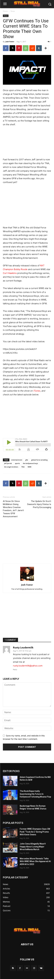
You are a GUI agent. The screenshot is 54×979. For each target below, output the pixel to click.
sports (17, 463)
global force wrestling (39, 460)
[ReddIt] (32, 48)
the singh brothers (11, 467)
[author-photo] (27, 580)
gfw (26, 460)
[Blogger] (13, 968)
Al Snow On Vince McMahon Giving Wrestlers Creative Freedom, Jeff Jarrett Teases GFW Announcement (13, 509)
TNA (22, 467)
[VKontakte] (41, 968)
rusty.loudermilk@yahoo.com (27, 665)
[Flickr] (27, 968)
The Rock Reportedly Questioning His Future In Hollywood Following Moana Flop (35, 794)
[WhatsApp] (26, 48)
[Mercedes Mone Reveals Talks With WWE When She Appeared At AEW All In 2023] (10, 862)
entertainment (16, 460)
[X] (12, 48)
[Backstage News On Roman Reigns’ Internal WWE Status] (10, 810)
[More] (46, 48)
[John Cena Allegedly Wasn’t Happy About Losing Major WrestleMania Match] (10, 847)
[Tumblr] (39, 48)
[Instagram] (34, 968)
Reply (15, 669)
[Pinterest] (19, 48)
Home (5, 11)
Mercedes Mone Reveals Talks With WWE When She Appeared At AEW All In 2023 (35, 861)
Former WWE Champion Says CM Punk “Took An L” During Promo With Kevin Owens (35, 832)
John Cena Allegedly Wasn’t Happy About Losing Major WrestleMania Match (33, 847)
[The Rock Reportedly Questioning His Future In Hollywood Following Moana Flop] (10, 795)
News (13, 11)
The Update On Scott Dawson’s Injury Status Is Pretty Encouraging (39, 504)
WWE (29, 467)
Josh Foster (9, 41)
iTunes (36, 390)
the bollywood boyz (30, 463)
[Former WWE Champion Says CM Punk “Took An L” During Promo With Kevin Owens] (10, 833)
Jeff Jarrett (8, 463)
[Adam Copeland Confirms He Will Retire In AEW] (10, 781)
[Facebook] (6, 48)
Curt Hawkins (10, 273)
